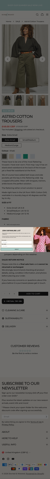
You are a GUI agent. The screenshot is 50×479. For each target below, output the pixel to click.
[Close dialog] (49, 228)
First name (4, 240)
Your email (4, 243)
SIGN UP (16, 249)
